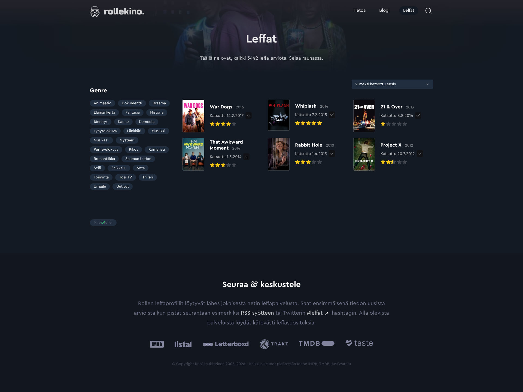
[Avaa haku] (428, 11)
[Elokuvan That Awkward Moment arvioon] (222, 154)
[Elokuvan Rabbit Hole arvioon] (301, 154)
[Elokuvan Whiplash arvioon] (298, 115)
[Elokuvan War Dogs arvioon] (213, 116)
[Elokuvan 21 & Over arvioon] (383, 116)
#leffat (315, 313)
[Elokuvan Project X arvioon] (384, 154)
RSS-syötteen (257, 313)
